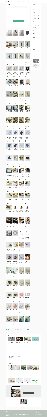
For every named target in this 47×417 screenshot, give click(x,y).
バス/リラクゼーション (35, 18)
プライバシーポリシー (10, 414)
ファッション (34, 6)
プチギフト (34, 33)
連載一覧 (34, 49)
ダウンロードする (28, 393)
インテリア (34, 9)
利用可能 (15, 16)
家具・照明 (34, 12)
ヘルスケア (34, 15)
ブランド (34, 43)
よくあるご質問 (23, 1)
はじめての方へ (19, 1)
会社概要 (27, 414)
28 (23, 329)
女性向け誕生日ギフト (35, 27)
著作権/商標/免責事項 (8, 415)
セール (33, 40)
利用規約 (7, 414)
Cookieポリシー (20, 414)
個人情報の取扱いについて (15, 414)
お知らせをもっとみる (23, 360)
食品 (33, 21)
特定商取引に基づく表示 (24, 414)
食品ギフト (34, 30)
